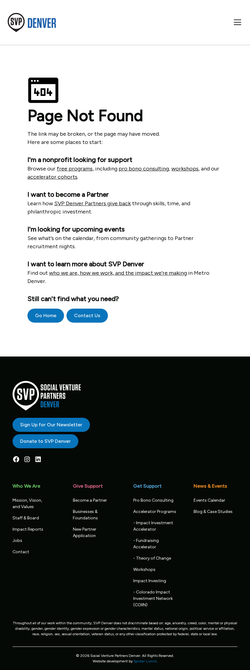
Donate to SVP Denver (45, 441)
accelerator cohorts (52, 177)
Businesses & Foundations (85, 515)
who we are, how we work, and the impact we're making (118, 273)
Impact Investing (149, 580)
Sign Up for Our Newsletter (51, 425)
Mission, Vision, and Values (27, 503)
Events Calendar (209, 500)
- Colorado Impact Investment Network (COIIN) (153, 598)
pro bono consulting (144, 168)
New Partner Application (84, 532)
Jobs (17, 540)
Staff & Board (25, 518)
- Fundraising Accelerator (146, 544)
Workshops (144, 569)
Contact (20, 551)
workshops (184, 168)
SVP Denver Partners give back (92, 203)
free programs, (75, 168)
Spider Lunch (145, 661)
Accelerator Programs (154, 511)
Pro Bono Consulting (153, 500)
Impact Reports (27, 529)
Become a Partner (90, 500)
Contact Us (87, 315)
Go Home (45, 315)
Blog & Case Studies (213, 511)
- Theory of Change (152, 558)
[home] (32, 22)
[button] (236, 22)
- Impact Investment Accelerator (153, 526)
